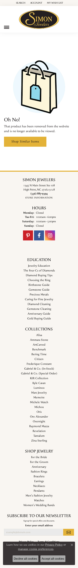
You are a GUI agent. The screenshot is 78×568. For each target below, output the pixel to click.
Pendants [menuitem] (39, 491)
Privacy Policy (54, 544)
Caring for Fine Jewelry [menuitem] (39, 299)
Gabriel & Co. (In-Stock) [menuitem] (39, 369)
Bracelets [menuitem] (39, 476)
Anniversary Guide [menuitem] (39, 314)
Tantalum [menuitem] (39, 436)
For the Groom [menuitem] (39, 462)
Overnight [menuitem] (39, 421)
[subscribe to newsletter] (68, 532)
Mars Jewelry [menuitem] (39, 393)
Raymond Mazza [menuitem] (39, 426)
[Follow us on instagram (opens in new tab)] (50, 235)
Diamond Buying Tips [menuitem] (39, 275)
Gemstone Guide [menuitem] (39, 290)
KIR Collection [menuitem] (39, 378)
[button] (20, 3)
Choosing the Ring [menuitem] (39, 280)
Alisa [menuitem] (39, 335)
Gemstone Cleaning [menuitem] (39, 309)
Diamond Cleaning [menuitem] (39, 304)
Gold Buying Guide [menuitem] (39, 318)
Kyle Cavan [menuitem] (39, 383)
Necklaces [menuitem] (39, 486)
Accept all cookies (53, 558)
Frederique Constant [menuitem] (39, 364)
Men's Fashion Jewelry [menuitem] (39, 495)
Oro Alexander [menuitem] (39, 417)
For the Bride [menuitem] (39, 457)
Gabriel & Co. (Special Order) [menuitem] (39, 373)
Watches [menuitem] (39, 500)
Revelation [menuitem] (39, 431)
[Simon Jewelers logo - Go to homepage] (39, 18)
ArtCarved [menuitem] (39, 345)
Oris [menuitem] (39, 412)
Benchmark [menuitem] (39, 349)
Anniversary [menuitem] (39, 467)
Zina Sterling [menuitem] (39, 440)
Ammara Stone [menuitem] (39, 340)
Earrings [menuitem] (39, 481)
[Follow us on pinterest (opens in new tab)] (28, 235)
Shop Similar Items (25, 142)
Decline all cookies (25, 558)
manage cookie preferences (35, 549)
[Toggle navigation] (6, 27)
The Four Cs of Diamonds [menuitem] (39, 270)
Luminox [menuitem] (39, 388)
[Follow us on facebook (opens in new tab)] (39, 235)
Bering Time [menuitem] (39, 354)
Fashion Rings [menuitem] (39, 471)
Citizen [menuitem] (39, 359)
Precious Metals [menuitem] (39, 294)
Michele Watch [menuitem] (39, 402)
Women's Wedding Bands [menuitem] (39, 505)
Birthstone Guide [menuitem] (39, 285)
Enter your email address (39, 525)
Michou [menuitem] (39, 407)
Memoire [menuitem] (39, 397)
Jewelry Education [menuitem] (39, 266)
